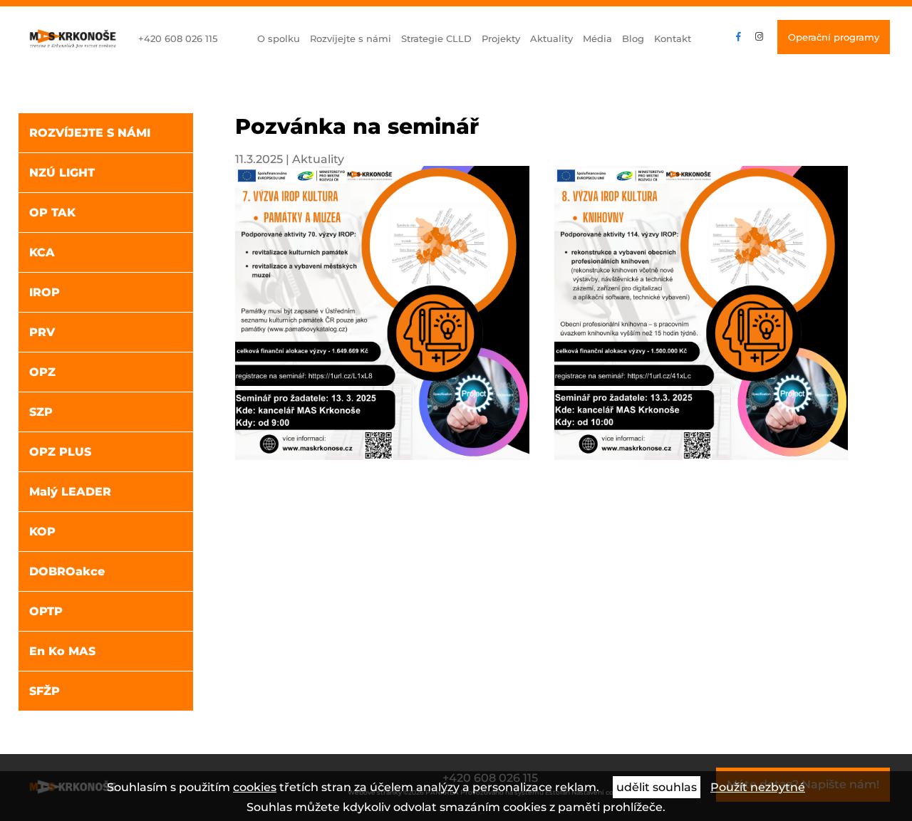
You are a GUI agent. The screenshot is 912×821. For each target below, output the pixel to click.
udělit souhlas (656, 787)
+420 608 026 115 (177, 38)
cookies (254, 787)
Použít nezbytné (757, 787)
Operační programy (833, 37)
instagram (759, 37)
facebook (738, 37)
